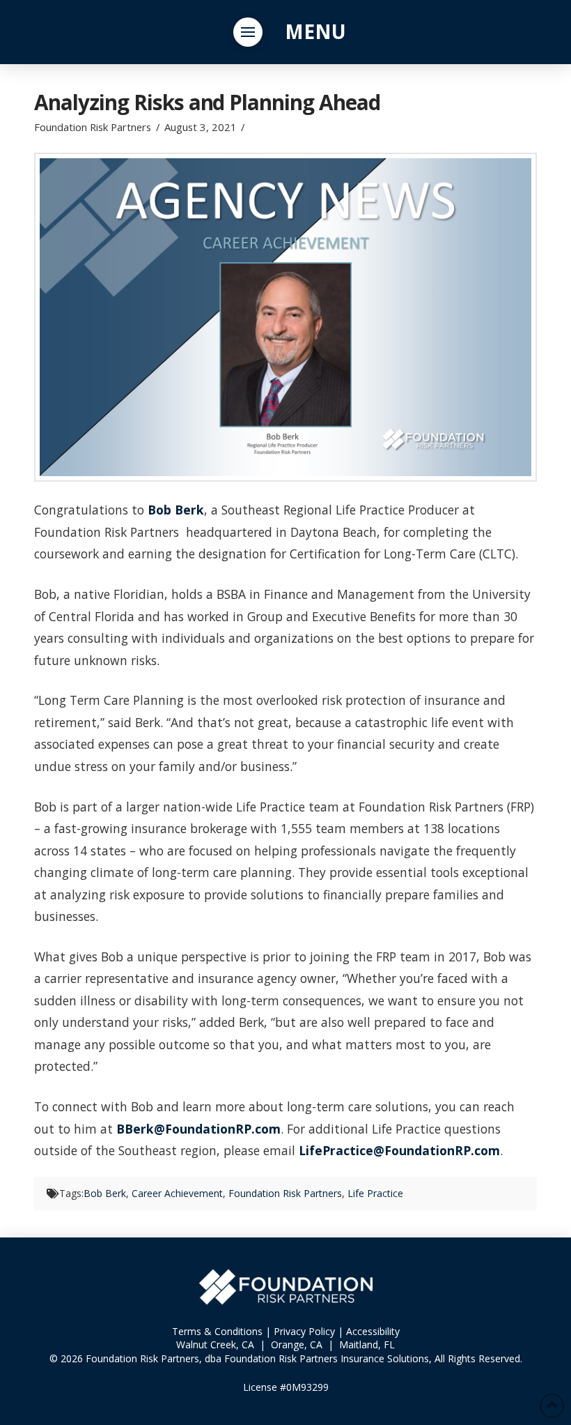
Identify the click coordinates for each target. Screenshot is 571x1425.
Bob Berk (176, 509)
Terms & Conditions (217, 1331)
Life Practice (375, 1193)
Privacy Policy (304, 1331)
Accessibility (373, 1331)
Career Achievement (177, 1193)
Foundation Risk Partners (285, 1193)
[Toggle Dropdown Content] (248, 32)
